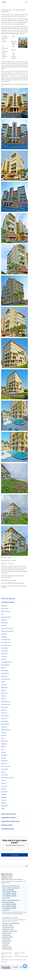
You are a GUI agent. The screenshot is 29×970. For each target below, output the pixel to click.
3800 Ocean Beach (5, 611)
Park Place (3, 732)
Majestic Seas (4, 687)
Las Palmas (3, 684)
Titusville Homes (6, 939)
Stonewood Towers (5, 766)
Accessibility (15, 967)
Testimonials (4, 961)
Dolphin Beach (4, 670)
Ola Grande (4, 727)
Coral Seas (3, 659)
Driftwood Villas (5, 673)
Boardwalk (3, 625)
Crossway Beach (5, 665)
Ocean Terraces (5, 721)
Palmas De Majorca (5, 729)
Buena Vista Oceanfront (7, 628)
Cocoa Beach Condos (7, 602)
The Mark (3, 780)
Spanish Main (4, 760)
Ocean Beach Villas (5, 704)
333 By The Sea (4, 608)
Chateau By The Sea (6, 639)
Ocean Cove (4, 710)
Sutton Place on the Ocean (7, 777)
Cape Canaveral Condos (8, 814)
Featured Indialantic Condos (7, 959)
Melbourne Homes (6, 947)
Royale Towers (4, 741)
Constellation (4, 653)
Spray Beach (4, 763)
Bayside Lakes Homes (7, 937)
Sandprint (3, 746)
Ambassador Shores (6, 617)
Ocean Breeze (4, 707)
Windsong (3, 803)
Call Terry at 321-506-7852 (13, 43)
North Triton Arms (5, 701)
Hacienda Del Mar (5, 679)
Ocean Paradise (5, 715)
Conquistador (4, 650)
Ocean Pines (4, 718)
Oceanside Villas (5, 724)
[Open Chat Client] (25, 966)
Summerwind (4, 769)
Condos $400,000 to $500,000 (9, 895)
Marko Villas (4, 693)
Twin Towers (4, 786)
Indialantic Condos (7, 825)
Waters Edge (4, 791)
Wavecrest (3, 794)
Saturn (2, 749)
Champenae (4, 636)
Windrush (3, 800)
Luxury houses (6, 910)
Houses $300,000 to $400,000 (9, 906)
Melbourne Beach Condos (20, 959)
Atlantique (3, 619)
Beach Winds (4, 622)
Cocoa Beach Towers (6, 645)
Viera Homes (5, 945)
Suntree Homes (6, 943)
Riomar (3, 738)
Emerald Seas (4, 676)
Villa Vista (3, 789)
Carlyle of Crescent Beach (7, 631)
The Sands (3, 783)
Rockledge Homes (6, 941)
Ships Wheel (4, 755)
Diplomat (3, 667)
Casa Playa (3, 634)
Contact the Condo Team (17, 879)
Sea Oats (3, 752)
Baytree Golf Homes (7, 949)
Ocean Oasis (4, 712)
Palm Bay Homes (6, 935)
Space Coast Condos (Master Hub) (10, 923)
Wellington (4, 797)
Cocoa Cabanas (5, 648)
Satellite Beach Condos (8, 817)
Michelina (3, 698)
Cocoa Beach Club (5, 642)
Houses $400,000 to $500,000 (9, 908)
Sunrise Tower (4, 774)
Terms (21, 967)
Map (10, 879)
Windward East (5, 805)
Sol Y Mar (3, 758)
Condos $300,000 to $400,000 (9, 893)
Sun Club (3, 772)
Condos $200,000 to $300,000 (9, 891)
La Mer (3, 681)
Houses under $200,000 (8, 902)
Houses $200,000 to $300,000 (9, 904)
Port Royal (3, 735)
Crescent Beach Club (6, 662)
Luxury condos (6, 897)
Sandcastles (4, 743)
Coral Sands (4, 656)
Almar (2, 614)
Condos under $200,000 (8, 889)
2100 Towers (4, 605)
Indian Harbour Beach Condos (10, 821)
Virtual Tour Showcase (8, 598)
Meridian (3, 696)
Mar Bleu (3, 690)
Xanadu (3, 808)
